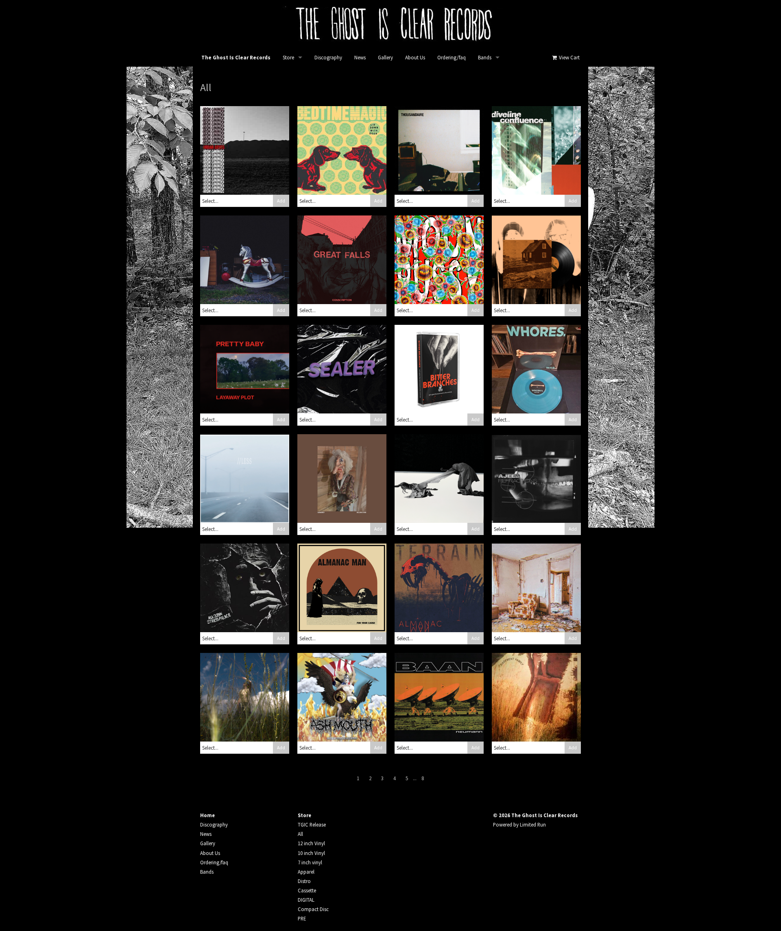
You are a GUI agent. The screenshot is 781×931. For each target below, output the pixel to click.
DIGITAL (306, 899)
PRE (302, 918)
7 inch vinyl (310, 862)
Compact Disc (313, 909)
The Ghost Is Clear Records (236, 57)
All (300, 834)
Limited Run (533, 824)
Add (281, 201)
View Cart (569, 57)
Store (288, 57)
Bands (484, 57)
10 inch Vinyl (311, 853)
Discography (328, 57)
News (360, 57)
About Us (415, 57)
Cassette (307, 890)
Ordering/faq (451, 57)
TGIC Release (312, 824)
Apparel (306, 871)
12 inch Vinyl (311, 843)
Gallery (385, 57)
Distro (304, 881)
